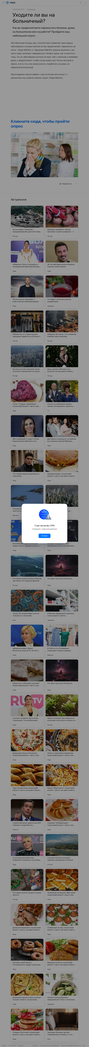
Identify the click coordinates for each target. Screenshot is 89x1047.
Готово (44, 536)
